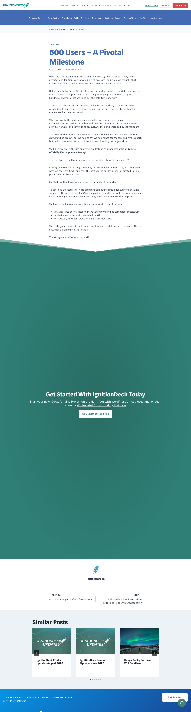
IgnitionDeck (57, 69)
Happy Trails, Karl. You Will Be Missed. (138, 661)
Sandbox (165, 5)
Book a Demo (151, 5)
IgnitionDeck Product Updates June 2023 (93, 661)
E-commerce (97, 18)
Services (117, 5)
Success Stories (130, 18)
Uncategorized (156, 18)
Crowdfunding (53, 18)
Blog (58, 29)
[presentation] (51, 641)
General (118, 18)
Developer (85, 18)
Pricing (93, 5)
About (85, 5)
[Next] (154, 653)
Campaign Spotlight (37, 18)
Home (51, 29)
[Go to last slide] (36, 653)
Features (64, 5)
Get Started (180, 5)
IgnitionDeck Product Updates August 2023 (50, 661)
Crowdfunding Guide (70, 18)
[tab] (90, 679)
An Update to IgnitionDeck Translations (70, 597)
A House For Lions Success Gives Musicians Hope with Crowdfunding (122, 599)
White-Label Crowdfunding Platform (101, 405)
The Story (143, 18)
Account (127, 5)
